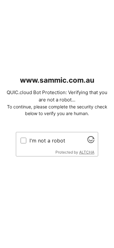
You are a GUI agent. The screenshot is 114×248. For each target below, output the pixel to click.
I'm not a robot (47, 140)
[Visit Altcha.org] (90, 141)
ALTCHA (86, 152)
